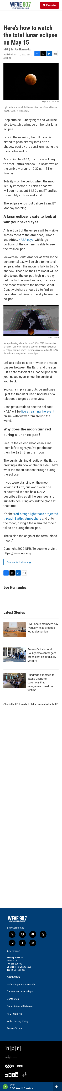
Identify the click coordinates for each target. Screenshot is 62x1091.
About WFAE (13, 977)
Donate (51, 5)
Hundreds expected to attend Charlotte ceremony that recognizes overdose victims (41, 682)
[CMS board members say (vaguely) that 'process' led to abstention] (14, 629)
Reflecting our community (21, 984)
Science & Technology (19, 562)
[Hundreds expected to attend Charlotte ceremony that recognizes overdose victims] (14, 680)
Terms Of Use (14, 1028)
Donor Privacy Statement (20, 1006)
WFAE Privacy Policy (17, 1021)
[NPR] (13, 1048)
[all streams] (57, 1086)
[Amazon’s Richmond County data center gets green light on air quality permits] (14, 654)
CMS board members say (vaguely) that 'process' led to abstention (43, 627)
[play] (5, 1086)
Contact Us (13, 999)
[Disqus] (31, 774)
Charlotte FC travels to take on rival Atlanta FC (30, 704)
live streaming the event (37, 411)
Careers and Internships (20, 991)
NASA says (26, 239)
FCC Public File (14, 1014)
